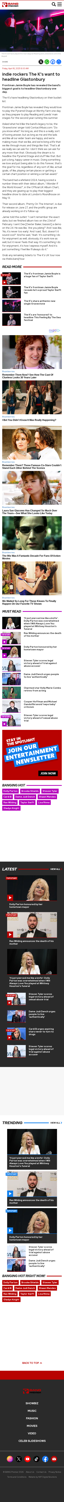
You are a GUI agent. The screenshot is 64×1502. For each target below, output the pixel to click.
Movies (32, 1426)
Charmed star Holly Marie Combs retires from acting (42, 689)
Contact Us (41, 1472)
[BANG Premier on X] (19, 1458)
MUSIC (32, 1411)
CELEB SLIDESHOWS (32, 1441)
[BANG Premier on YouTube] (27, 1458)
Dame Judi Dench (25, 796)
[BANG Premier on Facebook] (45, 1458)
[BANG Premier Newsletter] (54, 1458)
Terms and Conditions (16, 1477)
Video (32, 1433)
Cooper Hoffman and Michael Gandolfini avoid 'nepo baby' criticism (40, 704)
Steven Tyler (50, 791)
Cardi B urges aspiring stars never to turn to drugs (41, 1031)
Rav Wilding (9, 802)
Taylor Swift (27, 802)
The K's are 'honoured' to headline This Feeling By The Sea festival (42, 317)
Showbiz (32, 1403)
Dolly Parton (10, 791)
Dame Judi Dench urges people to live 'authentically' (41, 675)
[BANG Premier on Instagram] (10, 1458)
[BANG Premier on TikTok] (36, 1458)
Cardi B (7, 796)
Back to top (30, 1363)
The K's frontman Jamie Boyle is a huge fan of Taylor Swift (42, 275)
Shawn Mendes (47, 796)
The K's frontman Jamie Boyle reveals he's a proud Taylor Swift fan (42, 290)
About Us (30, 1472)
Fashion (32, 1418)
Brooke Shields (30, 791)
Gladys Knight (11, 808)
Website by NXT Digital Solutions (43, 1477)
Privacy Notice (55, 1472)
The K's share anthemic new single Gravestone (39, 302)
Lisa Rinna (44, 802)
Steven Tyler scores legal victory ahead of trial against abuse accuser (40, 663)
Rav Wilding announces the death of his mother (42, 634)
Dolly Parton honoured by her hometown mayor (40, 648)
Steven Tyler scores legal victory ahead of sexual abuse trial (41, 718)
